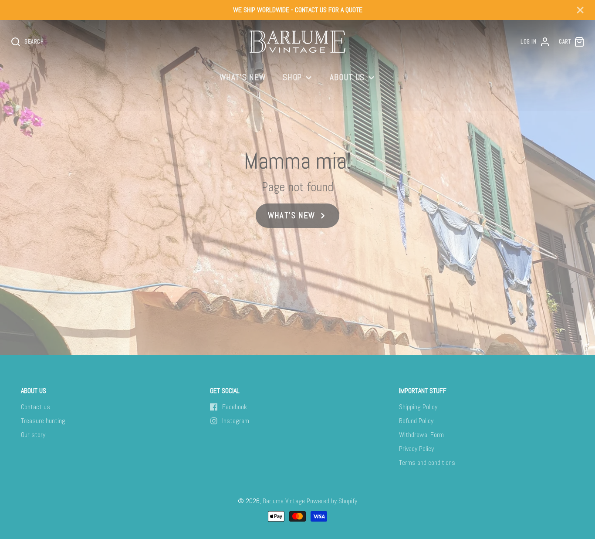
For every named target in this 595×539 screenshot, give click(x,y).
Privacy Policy (416, 448)
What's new (243, 77)
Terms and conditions (427, 462)
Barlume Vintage (284, 500)
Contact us (35, 406)
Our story (33, 434)
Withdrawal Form (421, 434)
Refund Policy (416, 420)
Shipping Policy (418, 406)
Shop (292, 77)
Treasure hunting (43, 420)
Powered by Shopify (332, 500)
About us (347, 77)
